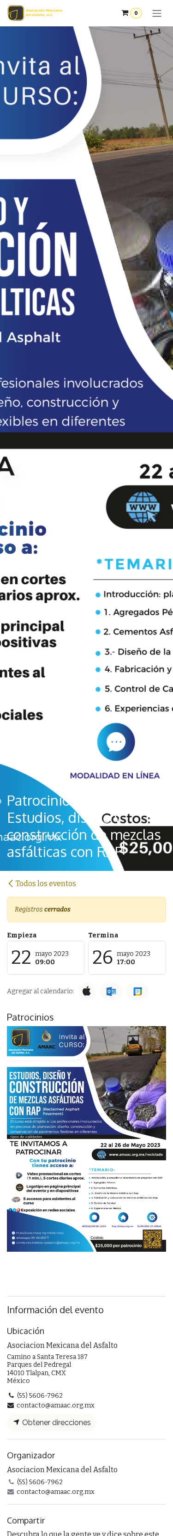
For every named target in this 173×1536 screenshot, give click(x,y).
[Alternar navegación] (157, 13)
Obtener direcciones (55, 1422)
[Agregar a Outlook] (111, 991)
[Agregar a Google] (137, 991)
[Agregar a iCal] (87, 991)
